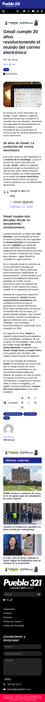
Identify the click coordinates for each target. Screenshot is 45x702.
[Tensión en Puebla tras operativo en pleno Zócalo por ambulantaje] (22, 504)
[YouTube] (33, 11)
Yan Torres (12, 59)
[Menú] (3, 11)
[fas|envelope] (5, 689)
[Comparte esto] (29, 398)
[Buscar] (39, 594)
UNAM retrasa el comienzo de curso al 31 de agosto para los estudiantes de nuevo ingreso (22, 496)
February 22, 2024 (21, 206)
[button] (17, 11)
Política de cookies (12, 621)
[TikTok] (42, 11)
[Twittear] (35, 398)
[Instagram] (38, 11)
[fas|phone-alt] (5, 684)
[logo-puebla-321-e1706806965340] (11, 4)
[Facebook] (24, 11)
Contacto (7, 613)
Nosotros (7, 617)
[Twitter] (29, 11)
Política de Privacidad (13, 625)
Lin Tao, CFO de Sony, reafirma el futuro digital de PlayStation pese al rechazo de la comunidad (22, 560)
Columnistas (9, 609)
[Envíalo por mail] (22, 398)
